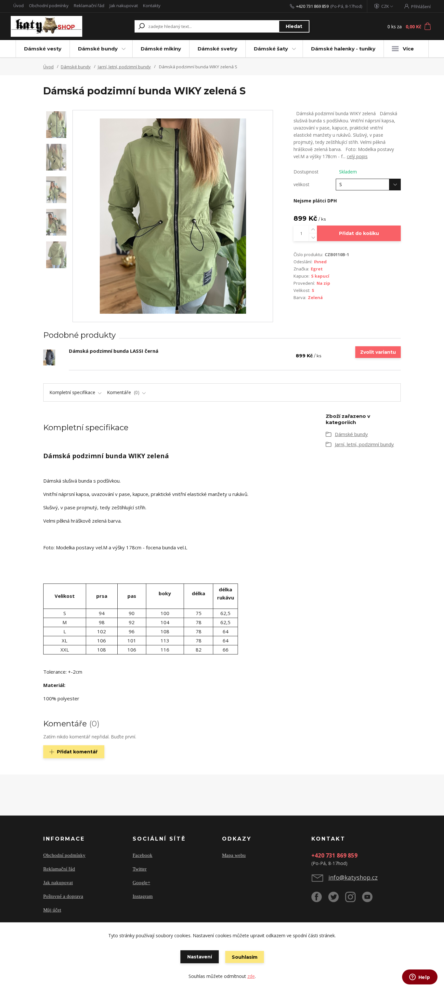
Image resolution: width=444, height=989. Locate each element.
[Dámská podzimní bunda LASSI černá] (49, 357)
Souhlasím (244, 957)
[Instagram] (353, 899)
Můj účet (52, 910)
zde (251, 976)
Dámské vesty (42, 49)
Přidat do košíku (359, 233)
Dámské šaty (271, 49)
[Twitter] (336, 899)
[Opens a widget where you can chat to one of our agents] (419, 977)
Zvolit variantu (378, 352)
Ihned (320, 262)
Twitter (140, 869)
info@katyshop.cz (353, 877)
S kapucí (320, 276)
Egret (317, 269)
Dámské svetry (217, 49)
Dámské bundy (98, 49)
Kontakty (152, 5)
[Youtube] (370, 899)
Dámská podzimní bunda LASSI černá (113, 351)
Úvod (18, 5)
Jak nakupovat (124, 5)
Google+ (141, 882)
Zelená (315, 297)
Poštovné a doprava (63, 896)
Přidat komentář (77, 752)
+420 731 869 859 (312, 6)
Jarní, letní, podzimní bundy (124, 67)
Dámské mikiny (161, 49)
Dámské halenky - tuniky (343, 49)
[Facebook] (319, 899)
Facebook (142, 855)
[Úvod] (50, 26)
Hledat (294, 26)
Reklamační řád (89, 5)
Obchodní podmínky (49, 5)
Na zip (323, 283)
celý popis (357, 156)
